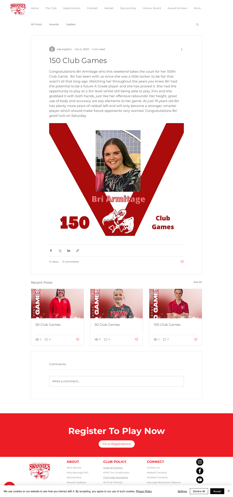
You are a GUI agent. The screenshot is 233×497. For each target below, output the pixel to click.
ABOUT (73, 462)
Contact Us (153, 467)
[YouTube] (199, 479)
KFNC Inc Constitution (116, 472)
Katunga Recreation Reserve (164, 482)
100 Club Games (167, 325)
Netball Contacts (157, 472)
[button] (197, 24)
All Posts (36, 24)
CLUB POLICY (114, 462)
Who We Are (74, 467)
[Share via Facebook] (51, 250)
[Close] (228, 491)
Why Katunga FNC (78, 472)
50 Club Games (48, 325)
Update (70, 24)
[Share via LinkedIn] (68, 250)
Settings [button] (182, 491)
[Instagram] (199, 462)
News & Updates (76, 482)
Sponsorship (74, 477)
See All (197, 282)
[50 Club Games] (57, 303)
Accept (217, 491)
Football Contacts (157, 477)
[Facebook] (199, 470)
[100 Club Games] (175, 303)
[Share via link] (77, 250)
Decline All (199, 491)
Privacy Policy (144, 491)
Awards (54, 24)
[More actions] (181, 49)
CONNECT (155, 462)
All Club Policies (112, 482)
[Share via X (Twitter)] (60, 250)
